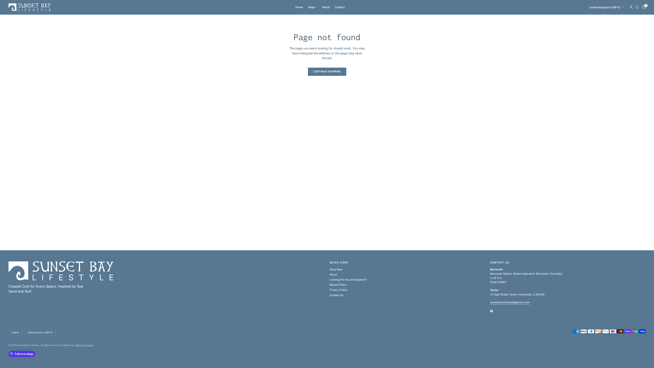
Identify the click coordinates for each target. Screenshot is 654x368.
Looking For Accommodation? (348, 279)
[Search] (637, 7)
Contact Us (336, 295)
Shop (311, 7)
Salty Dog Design (84, 345)
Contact (340, 7)
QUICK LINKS (339, 262)
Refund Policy (338, 284)
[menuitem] (299, 7)
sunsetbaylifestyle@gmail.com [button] (510, 302)
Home (299, 7)
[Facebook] (494, 311)
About (326, 7)
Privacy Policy (338, 290)
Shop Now (336, 269)
